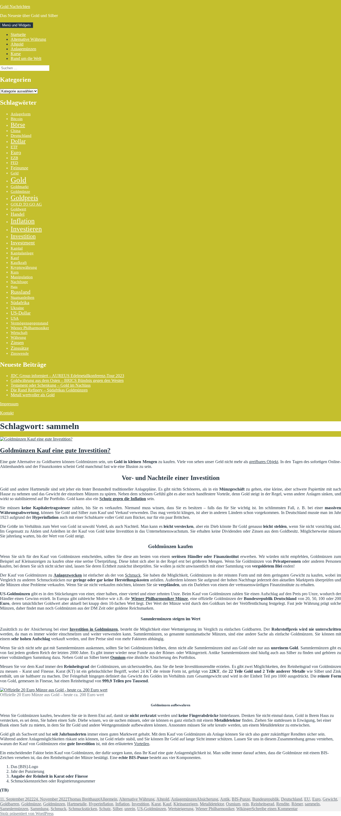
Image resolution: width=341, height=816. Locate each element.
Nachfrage (19, 282)
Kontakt (7, 413)
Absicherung (207, 799)
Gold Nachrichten (15, 6)
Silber (117, 808)
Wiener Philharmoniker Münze (159, 598)
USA (15, 318)
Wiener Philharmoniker (30, 328)
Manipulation (22, 277)
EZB (14, 158)
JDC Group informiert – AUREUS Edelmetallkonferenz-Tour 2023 (67, 375)
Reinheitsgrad (262, 804)
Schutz (105, 808)
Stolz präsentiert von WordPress (27, 813)
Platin (14, 286)
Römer (297, 804)
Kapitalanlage (22, 253)
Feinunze (19, 167)
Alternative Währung (28, 39)
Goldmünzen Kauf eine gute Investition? (55, 450)
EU (307, 799)
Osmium (117, 657)
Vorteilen (141, 743)
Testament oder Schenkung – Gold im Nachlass (51, 385)
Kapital (17, 248)
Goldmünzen (54, 804)
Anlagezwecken (68, 575)
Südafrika (20, 302)
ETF (14, 147)
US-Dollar (21, 313)
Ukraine (17, 308)
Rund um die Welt (26, 58)
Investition (23, 236)
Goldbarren (9, 804)
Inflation (23, 221)
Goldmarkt (20, 187)
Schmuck (133, 575)
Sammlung (39, 808)
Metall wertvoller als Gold (33, 395)
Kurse (16, 53)
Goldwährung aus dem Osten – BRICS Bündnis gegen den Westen (67, 380)
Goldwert (18, 209)
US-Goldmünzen (151, 808)
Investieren (26, 229)
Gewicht (330, 799)
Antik (225, 799)
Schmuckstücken (82, 808)
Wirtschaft (19, 333)
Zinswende (20, 353)
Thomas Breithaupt (83, 799)
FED (14, 163)
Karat (156, 804)
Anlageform (21, 114)
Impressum (9, 404)
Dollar (18, 141)
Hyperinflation (101, 804)
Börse (18, 124)
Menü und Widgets (16, 25)
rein (245, 804)
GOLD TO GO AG (26, 204)
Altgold (17, 44)
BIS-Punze (241, 799)
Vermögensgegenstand (29, 323)
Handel (18, 214)
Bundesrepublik (265, 799)
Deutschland (21, 135)
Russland (20, 292)
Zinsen (17, 342)
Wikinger (244, 808)
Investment (23, 243)
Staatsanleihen (22, 297)
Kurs (15, 272)
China (16, 131)
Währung (18, 337)
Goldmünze (20, 191)
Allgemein (108, 799)
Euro (16, 152)
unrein (129, 808)
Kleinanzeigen (185, 804)
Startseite (18, 34)
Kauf (15, 258)
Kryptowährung (24, 267)
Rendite (282, 804)
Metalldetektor (212, 804)
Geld (15, 173)
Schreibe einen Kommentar (275, 808)
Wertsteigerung (180, 808)
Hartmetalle (77, 804)
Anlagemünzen (23, 49)
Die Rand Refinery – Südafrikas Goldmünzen (49, 390)
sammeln (312, 804)
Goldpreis (24, 198)
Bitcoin (17, 119)
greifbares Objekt (263, 461)
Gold (18, 180)
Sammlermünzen (14, 808)
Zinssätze (20, 348)
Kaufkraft (19, 262)
